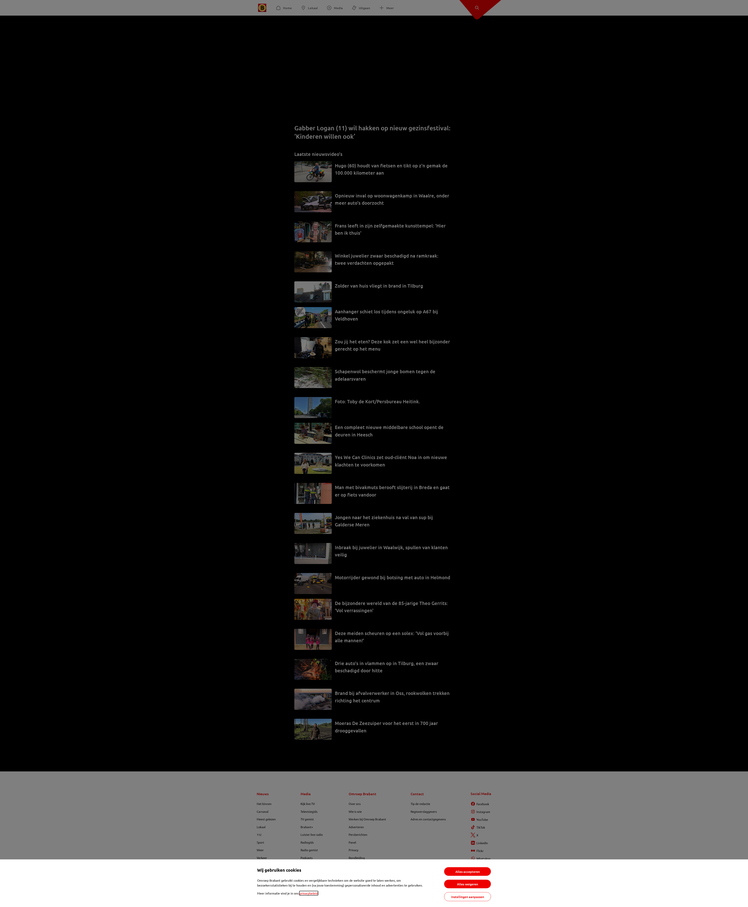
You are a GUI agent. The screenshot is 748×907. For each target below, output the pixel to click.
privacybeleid (309, 893)
